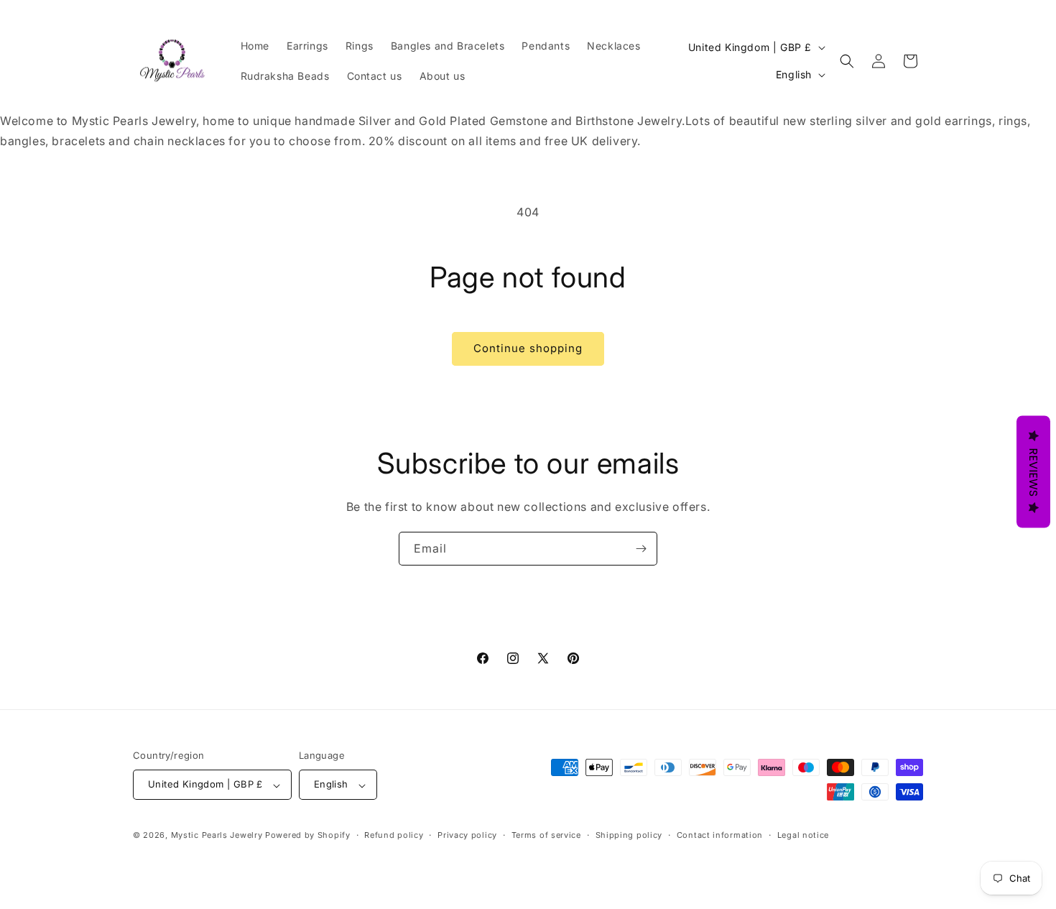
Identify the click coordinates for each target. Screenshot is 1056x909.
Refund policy (393, 835)
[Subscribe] (641, 549)
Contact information (720, 835)
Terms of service (546, 835)
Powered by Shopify (308, 836)
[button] (847, 61)
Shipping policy (629, 835)
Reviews (1033, 471)
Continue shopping (528, 348)
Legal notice (803, 835)
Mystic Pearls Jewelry (217, 836)
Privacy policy (467, 835)
